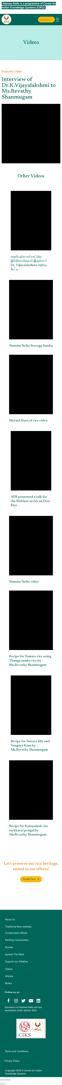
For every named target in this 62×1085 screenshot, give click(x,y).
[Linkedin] (38, 1001)
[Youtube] (31, 1001)
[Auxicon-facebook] (8, 1001)
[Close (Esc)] (1, 1079)
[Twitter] (23, 1001)
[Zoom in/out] (9, 1079)
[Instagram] (16, 1001)
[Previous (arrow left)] (1, 1083)
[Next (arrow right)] (4, 1083)
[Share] (4, 1079)
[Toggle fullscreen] (6, 1079)
